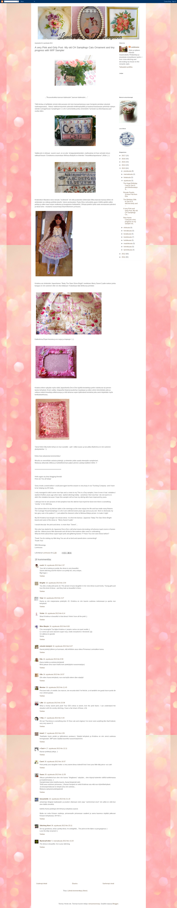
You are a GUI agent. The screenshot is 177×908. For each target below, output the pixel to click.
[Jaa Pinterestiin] (71, 553)
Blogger (115, 904)
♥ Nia (42, 718)
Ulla (41, 674)
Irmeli (42, 733)
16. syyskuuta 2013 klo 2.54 (56, 583)
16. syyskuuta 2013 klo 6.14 (55, 613)
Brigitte (42, 583)
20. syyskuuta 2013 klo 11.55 (55, 774)
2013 (124, 168)
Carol (42, 761)
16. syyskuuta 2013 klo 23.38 (54, 703)
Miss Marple (44, 626)
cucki (42, 565)
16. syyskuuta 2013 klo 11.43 (56, 687)
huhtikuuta (128, 240)
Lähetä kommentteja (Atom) (77, 891)
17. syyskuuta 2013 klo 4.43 (54, 718)
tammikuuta (128, 250)
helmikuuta (128, 247)
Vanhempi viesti (108, 883)
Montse (42, 687)
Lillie (41, 703)
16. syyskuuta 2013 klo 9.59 (53, 659)
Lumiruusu (135, 47)
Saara (42, 774)
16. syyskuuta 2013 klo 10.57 (53, 674)
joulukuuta (128, 171)
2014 (124, 165)
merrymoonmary (94, 904)
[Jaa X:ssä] (67, 553)
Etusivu (75, 883)
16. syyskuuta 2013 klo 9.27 (63, 646)
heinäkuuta (128, 231)
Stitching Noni (45, 825)
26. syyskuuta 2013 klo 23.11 (61, 825)
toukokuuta (128, 237)
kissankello (44, 799)
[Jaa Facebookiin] (69, 553)
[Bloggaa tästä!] (65, 553)
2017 (124, 155)
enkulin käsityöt (46, 646)
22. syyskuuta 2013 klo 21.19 (59, 799)
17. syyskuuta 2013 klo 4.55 (54, 733)
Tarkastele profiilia (125, 67)
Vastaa (42, 576)
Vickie (42, 613)
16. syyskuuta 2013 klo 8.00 (59, 626)
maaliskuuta (128, 243)
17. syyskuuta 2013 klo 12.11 (56, 748)
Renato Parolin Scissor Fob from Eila (130, 194)
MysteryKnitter (45, 841)
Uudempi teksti (41, 883)
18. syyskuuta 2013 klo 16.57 (55, 761)
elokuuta (127, 227)
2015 (124, 162)
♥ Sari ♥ (43, 748)
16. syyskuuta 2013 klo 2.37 (54, 565)
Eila (41, 659)
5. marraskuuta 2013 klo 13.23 (63, 841)
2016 (124, 159)
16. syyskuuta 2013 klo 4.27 (54, 598)
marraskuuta (128, 174)
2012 (124, 254)
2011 (124, 257)
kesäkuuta (128, 234)
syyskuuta (127, 180)
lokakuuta (127, 177)
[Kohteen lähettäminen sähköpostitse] (63, 553)
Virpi (41, 598)
